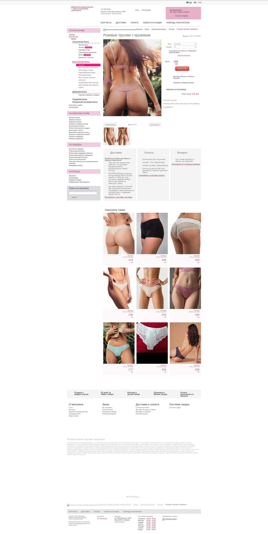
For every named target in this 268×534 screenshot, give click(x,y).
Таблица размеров (183, 55)
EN (195, 3)
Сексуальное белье (80, 42)
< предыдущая (110, 124)
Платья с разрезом (76, 138)
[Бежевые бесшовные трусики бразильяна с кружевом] (152, 288)
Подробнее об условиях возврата (186, 164)
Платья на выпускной (77, 159)
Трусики (81, 65)
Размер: (169, 47)
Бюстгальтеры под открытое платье (89, 86)
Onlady (81, 516)
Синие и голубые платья (78, 124)
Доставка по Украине (143, 412)
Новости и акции (152, 23)
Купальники (73, 37)
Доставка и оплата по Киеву (146, 409)
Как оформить (107, 407)
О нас (71, 407)
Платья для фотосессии (78, 157)
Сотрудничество (75, 414)
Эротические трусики (85, 46)
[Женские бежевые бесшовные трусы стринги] (119, 233)
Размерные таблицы (109, 412)
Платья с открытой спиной (79, 134)
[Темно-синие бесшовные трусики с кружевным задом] (185, 343)
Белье (73, 39)
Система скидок (175, 407)
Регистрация (146, 10)
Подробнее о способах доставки (118, 197)
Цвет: (170, 44)
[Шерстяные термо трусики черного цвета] (152, 233)
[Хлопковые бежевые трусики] (119, 288)
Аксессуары (73, 107)
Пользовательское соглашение (79, 522)
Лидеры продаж (75, 180)
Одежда (72, 35)
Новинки (72, 176)
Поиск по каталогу (79, 188)
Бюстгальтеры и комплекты (88, 67)
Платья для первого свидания (80, 155)
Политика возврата (109, 414)
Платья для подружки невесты (81, 153)
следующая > (155, 124)
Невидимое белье (76, 165)
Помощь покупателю (178, 23)
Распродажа (73, 178)
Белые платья (74, 117)
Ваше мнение (73, 416)
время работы (117, 13)
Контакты (106, 23)
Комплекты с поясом (86, 57)
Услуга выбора (107, 409)
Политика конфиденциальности (79, 523)
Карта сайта (73, 525)
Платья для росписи (77, 151)
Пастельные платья (76, 126)
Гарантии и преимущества (78, 412)
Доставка (121, 23)
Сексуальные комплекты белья (87, 54)
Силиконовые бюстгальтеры (89, 82)
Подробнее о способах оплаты (152, 175)
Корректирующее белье (87, 72)
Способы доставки (142, 407)
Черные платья (75, 119)
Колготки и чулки (75, 105)
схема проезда (106, 13)
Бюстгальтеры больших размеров (87, 79)
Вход (137, 10)
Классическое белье (81, 62)
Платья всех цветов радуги (79, 128)
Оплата (134, 23)
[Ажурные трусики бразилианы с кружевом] (152, 343)
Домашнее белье (79, 92)
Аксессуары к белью (86, 70)
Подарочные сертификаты (79, 182)
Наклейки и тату (84, 50)
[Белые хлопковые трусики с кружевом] (185, 233)
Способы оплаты (142, 414)
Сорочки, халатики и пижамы (89, 95)
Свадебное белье (79, 99)
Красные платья (75, 122)
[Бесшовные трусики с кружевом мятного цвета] (119, 343)
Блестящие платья (76, 130)
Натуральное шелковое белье (85, 102)
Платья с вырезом (76, 136)
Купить (182, 68)
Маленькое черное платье (79, 132)
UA (190, 3)
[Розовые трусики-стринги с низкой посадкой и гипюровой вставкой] (185, 288)
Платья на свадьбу (76, 149)
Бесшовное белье (85, 75)
